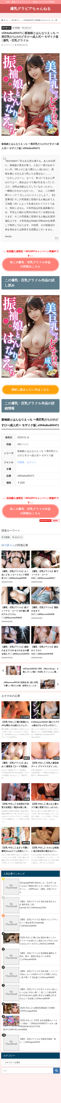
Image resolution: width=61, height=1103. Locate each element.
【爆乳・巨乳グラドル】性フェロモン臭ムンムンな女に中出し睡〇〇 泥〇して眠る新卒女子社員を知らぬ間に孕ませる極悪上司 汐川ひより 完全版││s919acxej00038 (38, 993)
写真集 (17, 28)
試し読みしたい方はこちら (31, 389)
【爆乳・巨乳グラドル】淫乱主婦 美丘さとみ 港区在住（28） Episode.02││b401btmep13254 (37, 905)
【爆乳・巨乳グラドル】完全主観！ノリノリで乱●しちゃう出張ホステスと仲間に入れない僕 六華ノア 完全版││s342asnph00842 (38, 974)
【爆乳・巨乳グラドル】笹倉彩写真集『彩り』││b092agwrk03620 (37, 1040)
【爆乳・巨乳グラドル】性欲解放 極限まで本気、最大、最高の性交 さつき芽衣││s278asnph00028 (37, 956)
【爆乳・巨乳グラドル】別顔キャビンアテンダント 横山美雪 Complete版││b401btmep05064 (38, 923)
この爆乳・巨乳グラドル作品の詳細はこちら (32, 264)
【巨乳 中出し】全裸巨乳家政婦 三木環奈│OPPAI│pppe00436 (37, 1009)
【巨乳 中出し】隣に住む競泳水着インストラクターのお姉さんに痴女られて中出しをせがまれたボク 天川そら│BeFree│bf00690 (38, 941)
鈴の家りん (6, 28)
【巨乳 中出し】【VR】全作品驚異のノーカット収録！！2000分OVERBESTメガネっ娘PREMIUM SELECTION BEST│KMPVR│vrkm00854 (30, 1025)
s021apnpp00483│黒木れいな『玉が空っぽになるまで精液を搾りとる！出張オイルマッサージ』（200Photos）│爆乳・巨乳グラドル (38, 887)
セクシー (28, 28)
